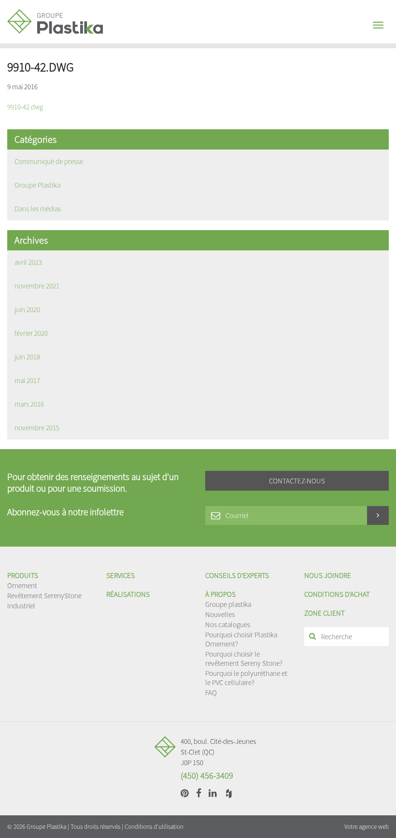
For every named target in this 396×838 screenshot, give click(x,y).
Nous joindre (327, 575)
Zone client (324, 613)
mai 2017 (27, 380)
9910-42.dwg (25, 106)
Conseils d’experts (237, 575)
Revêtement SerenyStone (44, 595)
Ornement (22, 585)
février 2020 (31, 333)
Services (120, 575)
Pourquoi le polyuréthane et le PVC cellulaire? (246, 678)
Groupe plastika (228, 604)
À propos (220, 594)
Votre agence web (366, 827)
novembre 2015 (36, 427)
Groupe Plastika (37, 185)
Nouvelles (220, 614)
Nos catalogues (227, 624)
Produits (22, 575)
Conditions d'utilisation (154, 827)
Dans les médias (37, 208)
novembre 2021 (36, 285)
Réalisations (128, 594)
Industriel (21, 605)
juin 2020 (27, 309)
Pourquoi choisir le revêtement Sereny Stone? (244, 658)
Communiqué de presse (48, 161)
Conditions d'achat (337, 594)
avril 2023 (28, 262)
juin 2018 (27, 356)
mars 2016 (29, 404)
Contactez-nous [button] (297, 480)
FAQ (211, 692)
